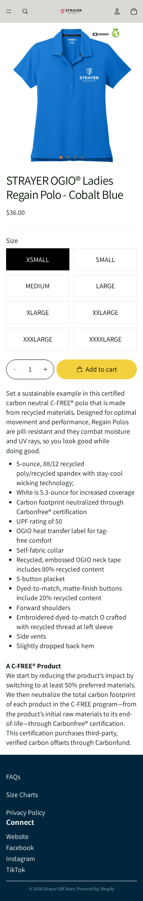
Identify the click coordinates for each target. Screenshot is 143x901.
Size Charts (22, 794)
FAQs (13, 776)
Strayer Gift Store (59, 888)
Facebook (20, 847)
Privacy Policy (25, 812)
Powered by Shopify (95, 888)
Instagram (20, 858)
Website (17, 836)
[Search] (25, 11)
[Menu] (9, 11)
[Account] (117, 11)
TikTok (15, 869)
